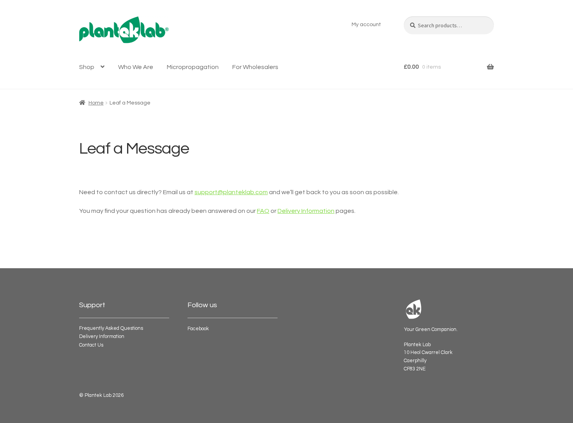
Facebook (198, 328)
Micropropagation (193, 67)
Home (96, 103)
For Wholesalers (255, 67)
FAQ (263, 211)
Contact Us (91, 345)
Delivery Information (306, 211)
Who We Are (135, 67)
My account (366, 24)
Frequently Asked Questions (111, 328)
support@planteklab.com (231, 192)
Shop (86, 67)
